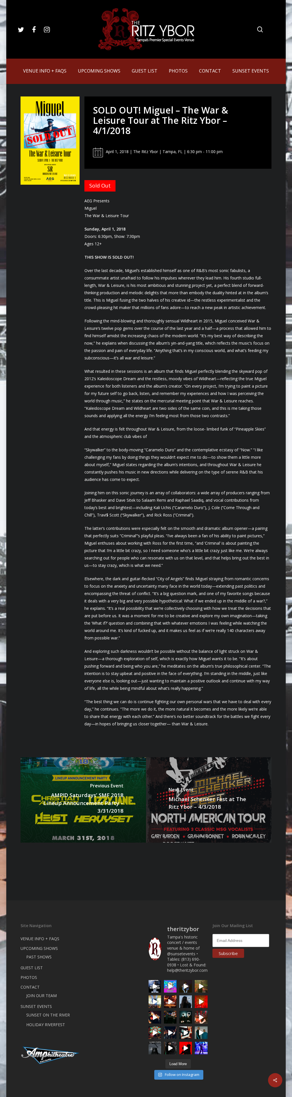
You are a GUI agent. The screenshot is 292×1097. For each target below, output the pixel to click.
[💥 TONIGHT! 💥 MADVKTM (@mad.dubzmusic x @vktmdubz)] (170, 1001)
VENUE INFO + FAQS (40, 938)
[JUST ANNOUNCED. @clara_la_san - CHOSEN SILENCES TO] (155, 1048)
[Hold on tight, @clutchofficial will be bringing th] (201, 1048)
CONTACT (30, 987)
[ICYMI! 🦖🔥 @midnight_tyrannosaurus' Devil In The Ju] (170, 1048)
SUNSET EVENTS (36, 1006)
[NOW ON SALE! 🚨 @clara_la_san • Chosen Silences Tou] (185, 1001)
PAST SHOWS (39, 957)
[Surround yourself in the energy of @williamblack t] (201, 986)
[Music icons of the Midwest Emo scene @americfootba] (185, 1048)
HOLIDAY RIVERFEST (45, 1024)
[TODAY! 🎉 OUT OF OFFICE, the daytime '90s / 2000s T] (170, 986)
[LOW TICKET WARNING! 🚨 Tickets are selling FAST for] (185, 1032)
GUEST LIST (32, 967)
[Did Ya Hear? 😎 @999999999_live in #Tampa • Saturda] (201, 1032)
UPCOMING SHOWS (39, 948)
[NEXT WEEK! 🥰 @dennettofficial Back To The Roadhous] (185, 986)
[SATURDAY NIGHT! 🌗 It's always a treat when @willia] (155, 1032)
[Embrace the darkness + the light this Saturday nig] (201, 1001)
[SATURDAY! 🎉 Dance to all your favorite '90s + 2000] (170, 1032)
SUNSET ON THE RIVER (48, 1015)
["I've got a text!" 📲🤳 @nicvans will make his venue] (201, 1017)
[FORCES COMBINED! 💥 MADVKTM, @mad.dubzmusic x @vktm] (185, 1017)
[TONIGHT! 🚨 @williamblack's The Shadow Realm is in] (155, 986)
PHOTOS (29, 977)
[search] (260, 29)
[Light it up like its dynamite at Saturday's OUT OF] (155, 1017)
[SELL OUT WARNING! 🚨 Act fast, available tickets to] (170, 1017)
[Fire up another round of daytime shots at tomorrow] (155, 1001)
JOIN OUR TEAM (41, 995)
